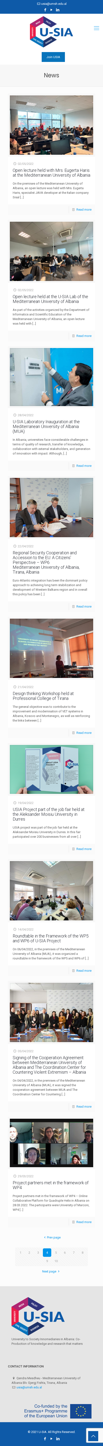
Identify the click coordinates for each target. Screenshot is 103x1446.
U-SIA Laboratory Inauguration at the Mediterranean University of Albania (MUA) (46, 426)
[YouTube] (51, 10)
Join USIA (53, 57)
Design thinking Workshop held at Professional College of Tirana (43, 696)
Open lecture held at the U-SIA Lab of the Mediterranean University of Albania (50, 299)
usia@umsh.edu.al (54, 4)
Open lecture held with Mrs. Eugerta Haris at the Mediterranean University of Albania (51, 173)
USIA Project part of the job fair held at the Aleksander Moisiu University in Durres (49, 814)
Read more (84, 209)
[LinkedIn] (57, 10)
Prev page (53, 1237)
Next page (49, 1271)
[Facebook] (45, 10)
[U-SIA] (51, 31)
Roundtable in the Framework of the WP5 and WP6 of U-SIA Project (51, 938)
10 (56, 1261)
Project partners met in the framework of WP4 (51, 1185)
